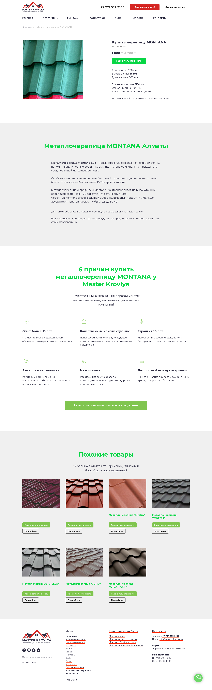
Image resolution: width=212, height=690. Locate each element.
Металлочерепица (76, 639)
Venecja (70, 651)
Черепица (49, 18)
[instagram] (29, 650)
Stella (68, 658)
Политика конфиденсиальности (37, 657)
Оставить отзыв (29, 662)
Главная (27, 18)
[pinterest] (33, 650)
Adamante (71, 645)
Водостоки (97, 18)
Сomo (69, 661)
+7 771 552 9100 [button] (112, 7)
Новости (137, 18)
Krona (69, 648)
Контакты (159, 18)
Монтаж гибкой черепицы (122, 642)
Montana (70, 654)
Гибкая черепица (75, 667)
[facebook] (24, 650)
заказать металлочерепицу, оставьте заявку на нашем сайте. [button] (106, 211)
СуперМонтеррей (75, 642)
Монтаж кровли (117, 636)
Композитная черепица (78, 670)
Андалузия (71, 664)
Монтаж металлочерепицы (123, 639)
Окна (118, 18)
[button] (145, 7)
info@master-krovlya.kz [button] (171, 639)
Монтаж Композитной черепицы (126, 645)
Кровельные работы (123, 631)
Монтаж (73, 18)
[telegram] (38, 650)
